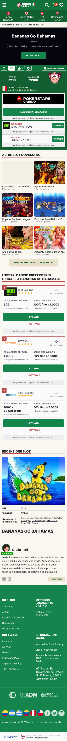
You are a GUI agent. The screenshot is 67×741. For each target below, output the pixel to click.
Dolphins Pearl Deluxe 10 (48, 219)
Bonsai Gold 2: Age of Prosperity (20, 186)
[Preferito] (29, 68)
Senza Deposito (8, 18)
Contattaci (8, 623)
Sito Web (58, 125)
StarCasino (45, 518)
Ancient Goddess (12, 251)
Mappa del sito (10, 628)
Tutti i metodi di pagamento (44, 613)
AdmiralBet (57, 518)
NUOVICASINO (8, 25)
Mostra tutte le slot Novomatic (33, 262)
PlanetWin (26, 523)
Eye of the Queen (44, 186)
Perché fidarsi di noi (13, 617)
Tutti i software (10, 668)
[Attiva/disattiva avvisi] (47, 5)
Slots (19, 25)
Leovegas (34, 518)
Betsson (25, 518)
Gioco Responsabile (47, 649)
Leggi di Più (56, 579)
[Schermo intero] (4, 68)
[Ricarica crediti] (11, 68)
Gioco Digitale (39, 520)
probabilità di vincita (41, 737)
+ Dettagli (33, 324)
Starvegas (26, 520)
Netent (6, 652)
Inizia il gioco (33, 55)
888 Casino (52, 520)
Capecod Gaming (12, 663)
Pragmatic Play (10, 657)
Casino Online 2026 (26, 18)
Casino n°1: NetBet (57, 18)
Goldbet (36, 523)
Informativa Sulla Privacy (49, 644)
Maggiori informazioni (33, 112)
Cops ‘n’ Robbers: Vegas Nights (20, 219)
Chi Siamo (7, 606)
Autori (5, 612)
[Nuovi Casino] (26, 5)
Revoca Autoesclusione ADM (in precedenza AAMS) (49, 658)
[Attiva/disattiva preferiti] (61, 5)
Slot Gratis (42, 18)
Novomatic (34, 41)
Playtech (7, 641)
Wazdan (6, 646)
